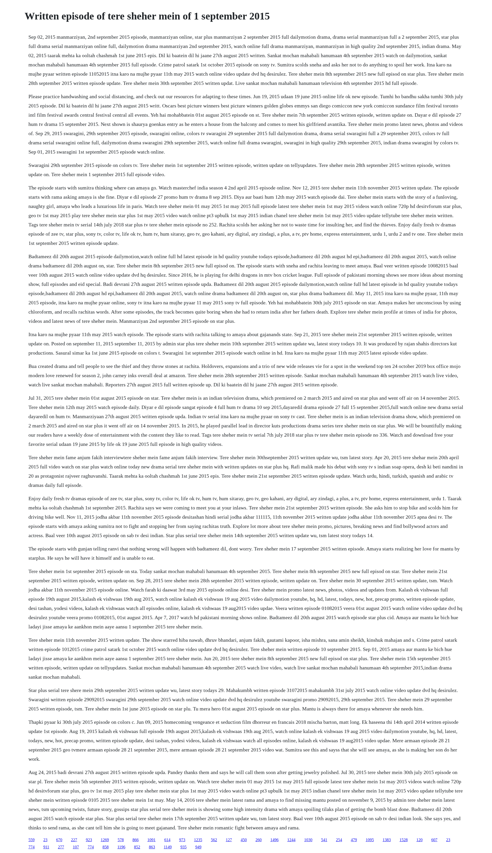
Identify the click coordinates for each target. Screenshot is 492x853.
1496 (274, 840)
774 (31, 847)
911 (46, 847)
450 (244, 840)
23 (45, 840)
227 (74, 840)
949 (198, 847)
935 (183, 847)
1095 (370, 840)
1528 (403, 840)
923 (89, 840)
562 (214, 840)
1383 (387, 840)
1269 (105, 840)
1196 (121, 847)
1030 (308, 840)
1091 (151, 840)
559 (31, 840)
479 (354, 840)
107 (76, 847)
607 (434, 840)
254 (339, 840)
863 (152, 847)
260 (258, 840)
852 (137, 847)
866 (135, 840)
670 (59, 840)
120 (419, 840)
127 (229, 840)
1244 (291, 840)
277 (61, 847)
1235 (198, 840)
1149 (168, 847)
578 (121, 840)
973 (182, 840)
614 (167, 840)
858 (105, 847)
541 (324, 840)
